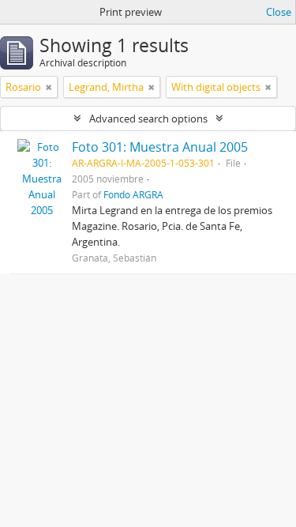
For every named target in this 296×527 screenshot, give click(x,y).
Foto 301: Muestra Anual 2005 (160, 147)
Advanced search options (148, 118)
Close (278, 12)
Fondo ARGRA (133, 194)
